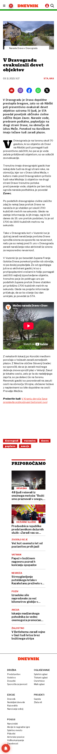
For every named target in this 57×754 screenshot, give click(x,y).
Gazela (37, 699)
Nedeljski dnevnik (16, 702)
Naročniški (12, 723)
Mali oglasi (39, 684)
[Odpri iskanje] (52, 6)
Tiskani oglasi (41, 677)
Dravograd (11, 440)
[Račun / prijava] (47, 6)
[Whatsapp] (38, 90)
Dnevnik (11, 699)
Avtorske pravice (15, 737)
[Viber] (20, 90)
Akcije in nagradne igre (18, 727)
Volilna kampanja (15, 740)
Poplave (10, 446)
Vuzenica (30, 440)
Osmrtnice (39, 681)
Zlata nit (38, 702)
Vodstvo (11, 677)
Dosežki (11, 681)
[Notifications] (6, 748)
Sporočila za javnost (17, 684)
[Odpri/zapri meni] (7, 6)
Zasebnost (12, 743)
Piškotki (11, 733)
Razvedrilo (12, 705)
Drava (45, 440)
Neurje (25, 446)
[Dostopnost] (11, 6)
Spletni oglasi (40, 674)
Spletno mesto (14, 730)
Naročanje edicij (15, 709)
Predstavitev (14, 674)
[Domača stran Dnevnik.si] (28, 5)
